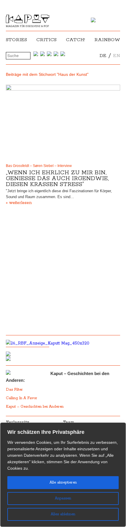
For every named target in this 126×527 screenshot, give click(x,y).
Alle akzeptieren (63, 482)
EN (116, 56)
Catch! (75, 40)
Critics (46, 40)
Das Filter (15, 389)
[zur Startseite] (27, 26)
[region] (63, 474)
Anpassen (63, 498)
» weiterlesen (19, 202)
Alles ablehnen (63, 514)
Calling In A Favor (21, 398)
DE (103, 56)
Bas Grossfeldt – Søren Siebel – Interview (39, 166)
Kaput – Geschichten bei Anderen (35, 406)
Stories (16, 40)
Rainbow (107, 40)
